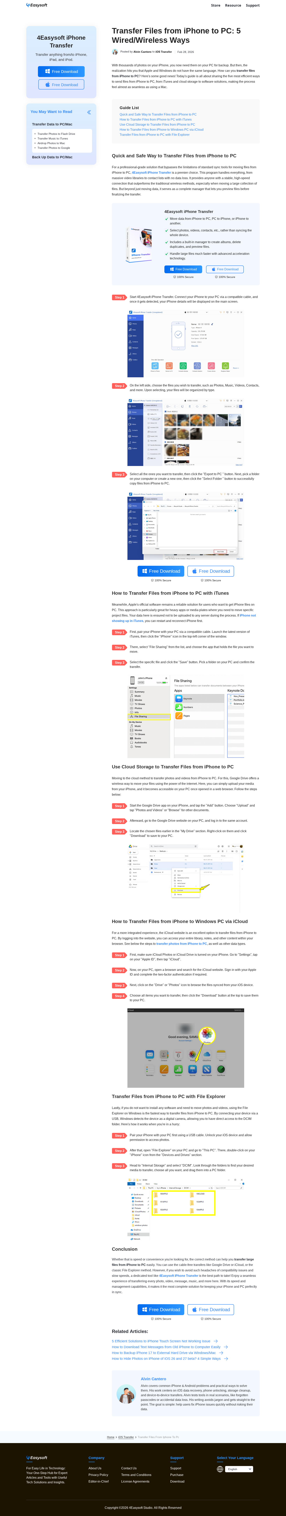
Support (253, 5)
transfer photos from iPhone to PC (181, 943)
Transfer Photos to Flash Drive (56, 133)
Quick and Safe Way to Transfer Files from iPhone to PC (158, 114)
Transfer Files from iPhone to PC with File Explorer (154, 134)
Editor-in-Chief (99, 1481)
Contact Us (129, 1468)
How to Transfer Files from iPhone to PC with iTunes (156, 119)
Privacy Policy (98, 1475)
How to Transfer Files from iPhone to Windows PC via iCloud (162, 129)
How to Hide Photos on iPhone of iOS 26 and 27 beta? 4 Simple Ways (166, 1359)
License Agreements (135, 1481)
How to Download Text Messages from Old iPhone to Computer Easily (166, 1347)
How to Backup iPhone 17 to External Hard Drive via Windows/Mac (164, 1353)
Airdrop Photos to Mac (51, 143)
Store (215, 5)
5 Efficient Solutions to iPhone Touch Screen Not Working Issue (161, 1341)
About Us (95, 1468)
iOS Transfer (163, 51)
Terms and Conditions (136, 1475)
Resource (233, 5)
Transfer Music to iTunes (53, 138)
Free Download (65, 71)
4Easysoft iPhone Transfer (151, 172)
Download (177, 1481)
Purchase (176, 1475)
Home (110, 1437)
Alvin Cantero (142, 51)
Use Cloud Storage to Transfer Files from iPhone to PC (157, 124)
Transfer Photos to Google (54, 147)
